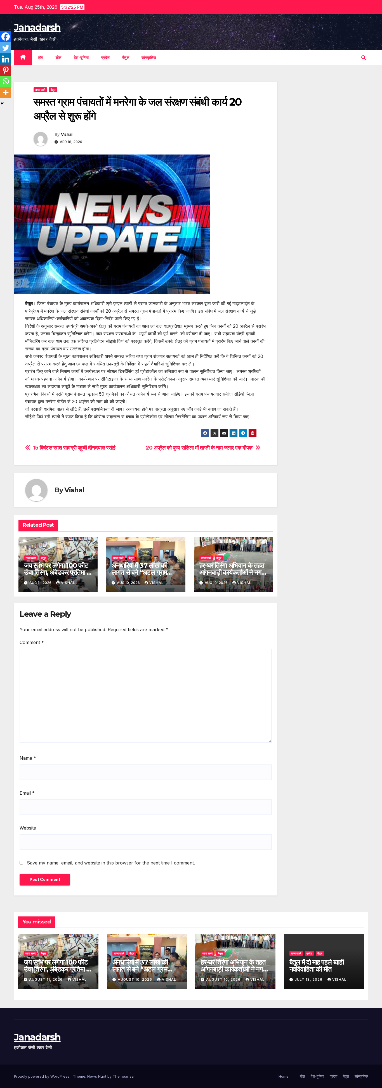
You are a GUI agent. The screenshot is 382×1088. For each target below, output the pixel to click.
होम (40, 57)
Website (28, 828)
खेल (59, 57)
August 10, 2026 (135, 979)
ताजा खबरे (40, 89)
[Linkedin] (5, 59)
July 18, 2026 (309, 979)
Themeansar (124, 1076)
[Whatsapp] (5, 81)
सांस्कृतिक (149, 57)
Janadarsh (37, 27)
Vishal (66, 134)
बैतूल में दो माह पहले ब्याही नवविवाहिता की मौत (316, 965)
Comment (32, 642)
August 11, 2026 (46, 979)
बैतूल (125, 57)
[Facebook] (5, 36)
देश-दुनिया (81, 57)
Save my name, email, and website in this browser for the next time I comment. (111, 863)
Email (27, 793)
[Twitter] (5, 47)
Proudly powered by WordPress (42, 1076)
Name (28, 758)
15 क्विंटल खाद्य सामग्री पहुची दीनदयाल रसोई (74, 448)
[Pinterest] (5, 70)
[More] (5, 92)
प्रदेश (105, 57)
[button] (363, 57)
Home (284, 1076)
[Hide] (2, 103)
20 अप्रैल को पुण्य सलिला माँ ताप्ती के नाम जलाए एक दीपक (199, 448)
